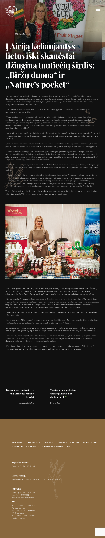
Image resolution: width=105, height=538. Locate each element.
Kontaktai (17, 446)
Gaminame (17, 442)
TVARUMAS (61, 442)
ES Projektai (90, 442)
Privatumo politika (53, 446)
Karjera (75, 442)
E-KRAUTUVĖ (32, 446)
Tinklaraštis (33, 442)
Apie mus (48, 442)
